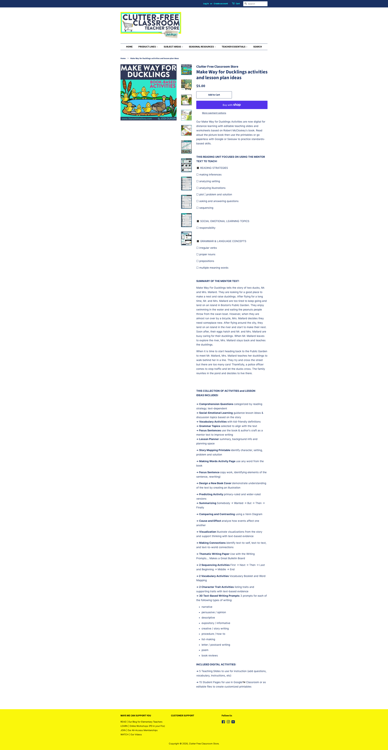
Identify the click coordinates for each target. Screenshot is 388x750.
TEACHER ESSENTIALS (234, 46)
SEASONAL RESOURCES (201, 46)
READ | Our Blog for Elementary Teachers (141, 721)
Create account (221, 3)
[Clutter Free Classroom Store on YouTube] (233, 722)
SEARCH (257, 46)
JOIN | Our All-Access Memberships (139, 730)
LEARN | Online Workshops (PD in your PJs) (142, 726)
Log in (206, 3)
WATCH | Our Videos (131, 734)
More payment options (214, 112)
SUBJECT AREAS (172, 46)
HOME (129, 46)
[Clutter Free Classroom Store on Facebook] (223, 722)
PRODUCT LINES (147, 46)
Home (123, 58)
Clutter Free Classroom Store (204, 743)
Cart (238, 3)
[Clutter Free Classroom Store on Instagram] (228, 722)
